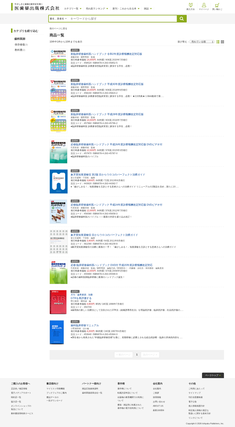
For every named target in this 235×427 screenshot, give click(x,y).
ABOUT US (158, 406)
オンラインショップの (21, 407)
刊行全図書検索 (196, 397)
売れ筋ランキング (95, 8)
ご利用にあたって (197, 388)
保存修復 (21, 44)
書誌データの (54, 399)
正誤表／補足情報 (19, 388)
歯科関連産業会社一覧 (92, 393)
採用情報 (157, 397)
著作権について (125, 388)
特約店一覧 (16, 397)
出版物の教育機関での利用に (131, 399)
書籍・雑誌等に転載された (131, 406)
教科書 (20, 49)
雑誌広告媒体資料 (90, 388)
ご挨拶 (156, 393)
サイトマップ (195, 393)
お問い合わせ (159, 402)
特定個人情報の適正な (200, 412)
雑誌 (146, 8)
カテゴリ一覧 (71, 8)
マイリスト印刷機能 (55, 388)
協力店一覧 (16, 402)
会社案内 (157, 388)
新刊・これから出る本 (124, 8)
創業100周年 (158, 410)
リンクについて (196, 418)
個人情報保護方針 (197, 406)
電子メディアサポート (21, 393)
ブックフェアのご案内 (56, 393)
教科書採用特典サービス (22, 413)
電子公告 (193, 402)
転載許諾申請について (128, 393)
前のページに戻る (58, 28)
